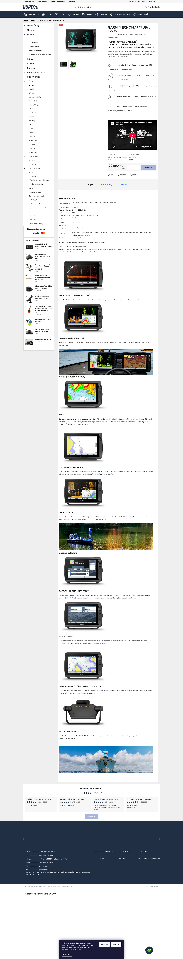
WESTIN (32, 109)
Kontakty (72, 2)
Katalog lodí (29, 2)
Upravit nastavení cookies (65, 886)
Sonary (30, 34)
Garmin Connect (106, 474)
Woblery (32, 144)
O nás (102, 858)
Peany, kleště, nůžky (36, 224)
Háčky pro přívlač (35, 168)
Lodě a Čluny (33, 25)
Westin (31, 85)
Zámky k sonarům (35, 51)
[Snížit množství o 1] (128, 167)
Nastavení (66, 954)
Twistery (32, 121)
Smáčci (31, 133)
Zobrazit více (91, 816)
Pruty (31, 81)
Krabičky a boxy (34, 200)
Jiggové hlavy (33, 156)
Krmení (31, 212)
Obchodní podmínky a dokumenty (148, 858)
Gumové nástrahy (35, 101)
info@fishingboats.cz (48, 852)
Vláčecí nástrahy (35, 97)
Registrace (152, 1)
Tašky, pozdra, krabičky (37, 196)
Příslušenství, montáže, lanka (39, 180)
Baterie (30, 63)
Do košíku (148, 167)
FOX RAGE (33, 113)
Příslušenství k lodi (36, 72)
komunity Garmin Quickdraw (82, 474)
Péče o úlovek (34, 216)
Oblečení (31, 68)
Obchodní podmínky (58, 2)
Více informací (76, 949)
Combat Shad (33, 117)
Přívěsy (30, 59)
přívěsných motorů (107, 691)
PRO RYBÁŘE (33, 77)
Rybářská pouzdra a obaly (37, 208)
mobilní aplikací (100, 641)
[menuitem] (34, 14)
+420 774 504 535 (46, 855)
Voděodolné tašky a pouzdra (38, 204)
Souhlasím (116, 944)
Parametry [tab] (106, 184)
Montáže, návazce (35, 192)
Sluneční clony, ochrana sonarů (40, 55)
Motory (30, 30)
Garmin (31, 39)
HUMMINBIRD (34, 47)
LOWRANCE (33, 43)
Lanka (31, 188)
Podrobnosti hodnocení (138, 34)
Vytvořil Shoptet (153, 886)
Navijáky (32, 89)
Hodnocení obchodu (91, 788)
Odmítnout (104, 944)
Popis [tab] (90, 184)
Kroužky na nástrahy (36, 184)
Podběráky (32, 220)
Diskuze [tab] (124, 184)
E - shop (144, 851)
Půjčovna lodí (42, 2)
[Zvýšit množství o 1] (137, 167)
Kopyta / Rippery (34, 105)
